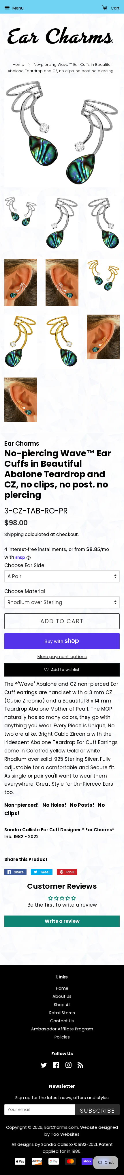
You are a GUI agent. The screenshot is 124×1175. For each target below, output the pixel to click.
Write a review (62, 921)
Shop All (62, 1005)
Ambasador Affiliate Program (62, 1029)
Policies (62, 1037)
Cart (115, 8)
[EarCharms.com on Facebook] (56, 1066)
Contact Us (62, 1021)
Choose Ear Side (24, 565)
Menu (17, 8)
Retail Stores (62, 1013)
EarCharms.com (61, 1127)
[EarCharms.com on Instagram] (68, 1066)
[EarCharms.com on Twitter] (44, 1066)
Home (18, 64)
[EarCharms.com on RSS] (80, 1066)
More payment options (62, 656)
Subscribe (97, 1111)
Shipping (14, 534)
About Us (62, 996)
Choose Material (24, 591)
